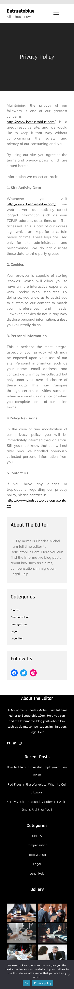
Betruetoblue (21, 11)
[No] (69, 975)
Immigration (19, 624)
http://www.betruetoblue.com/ (31, 122)
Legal (14, 631)
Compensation (20, 617)
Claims (15, 610)
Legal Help (17, 638)
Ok (26, 983)
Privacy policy (43, 983)
